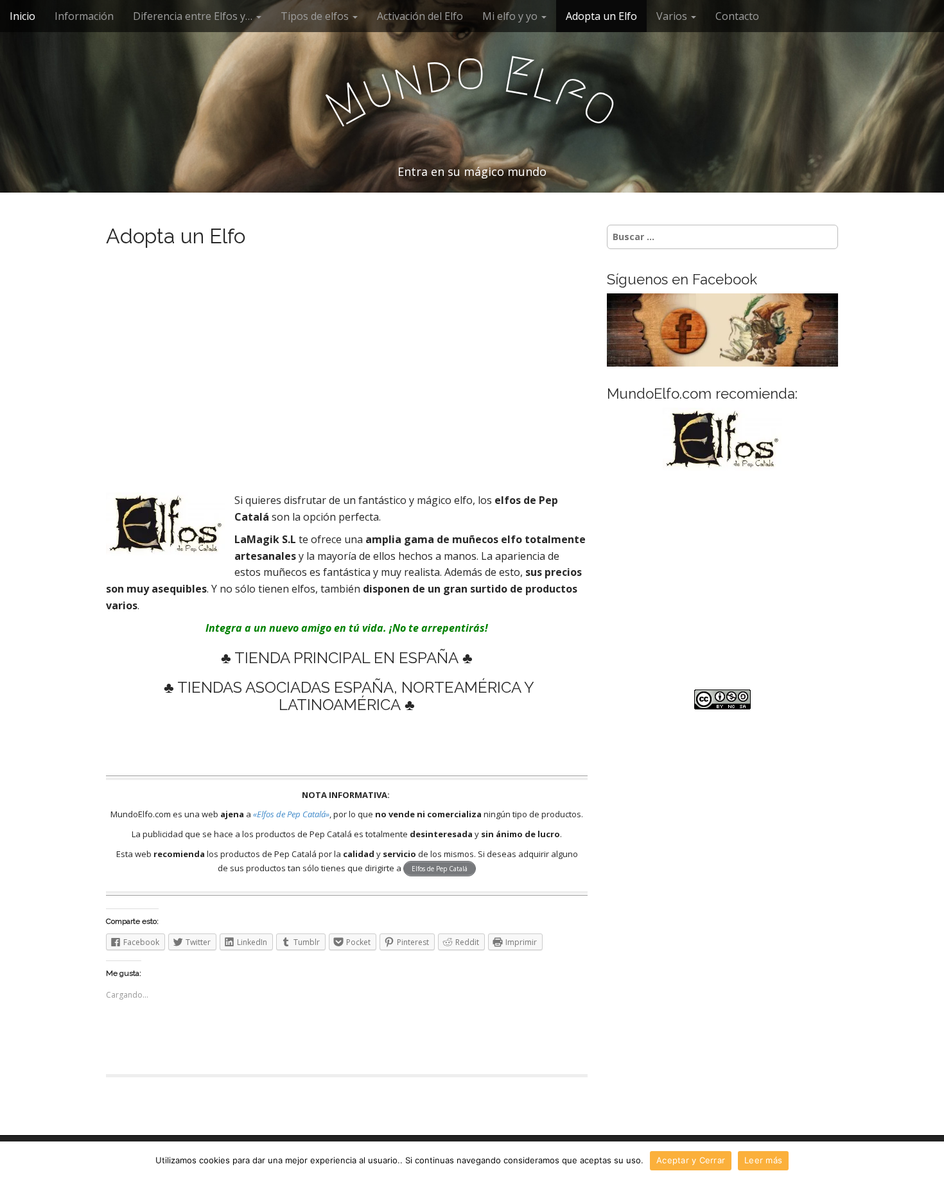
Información (84, 16)
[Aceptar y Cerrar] (928, 1160)
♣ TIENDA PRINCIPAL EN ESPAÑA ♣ (347, 657)
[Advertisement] (347, 379)
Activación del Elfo (420, 16)
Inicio (22, 16)
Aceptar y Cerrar (690, 1160)
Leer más (763, 1160)
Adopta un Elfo (601, 16)
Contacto (737, 16)
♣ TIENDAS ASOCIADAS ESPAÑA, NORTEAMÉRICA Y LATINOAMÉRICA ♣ (347, 695)
